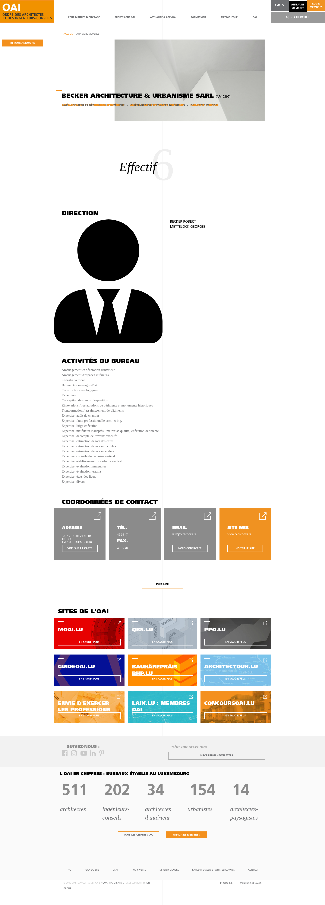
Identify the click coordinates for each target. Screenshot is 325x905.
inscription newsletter (216, 755)
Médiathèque (229, 17)
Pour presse (139, 870)
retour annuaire (22, 43)
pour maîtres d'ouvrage (84, 17)
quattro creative (113, 883)
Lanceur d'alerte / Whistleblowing (213, 870)
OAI (255, 17)
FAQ (69, 870)
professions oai (125, 17)
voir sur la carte (79, 548)
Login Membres (316, 5)
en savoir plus (89, 642)
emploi (280, 5)
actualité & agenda (163, 17)
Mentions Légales (250, 883)
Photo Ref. (226, 883)
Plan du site (92, 870)
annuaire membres (297, 6)
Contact (253, 870)
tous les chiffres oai (138, 834)
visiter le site (245, 548)
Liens (115, 870)
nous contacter (190, 548)
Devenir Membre (169, 870)
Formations (198, 17)
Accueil (68, 34)
